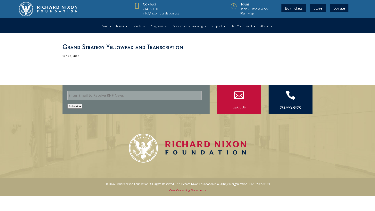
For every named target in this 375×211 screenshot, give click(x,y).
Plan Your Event (241, 26)
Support (216, 26)
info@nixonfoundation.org (161, 13)
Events (137, 26)
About (264, 26)
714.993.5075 (152, 9)
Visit (105, 26)
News (120, 26)
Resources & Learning (187, 26)
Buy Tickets (294, 8)
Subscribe (75, 106)
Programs (156, 26)
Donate (339, 8)
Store (318, 8)
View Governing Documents (187, 190)
